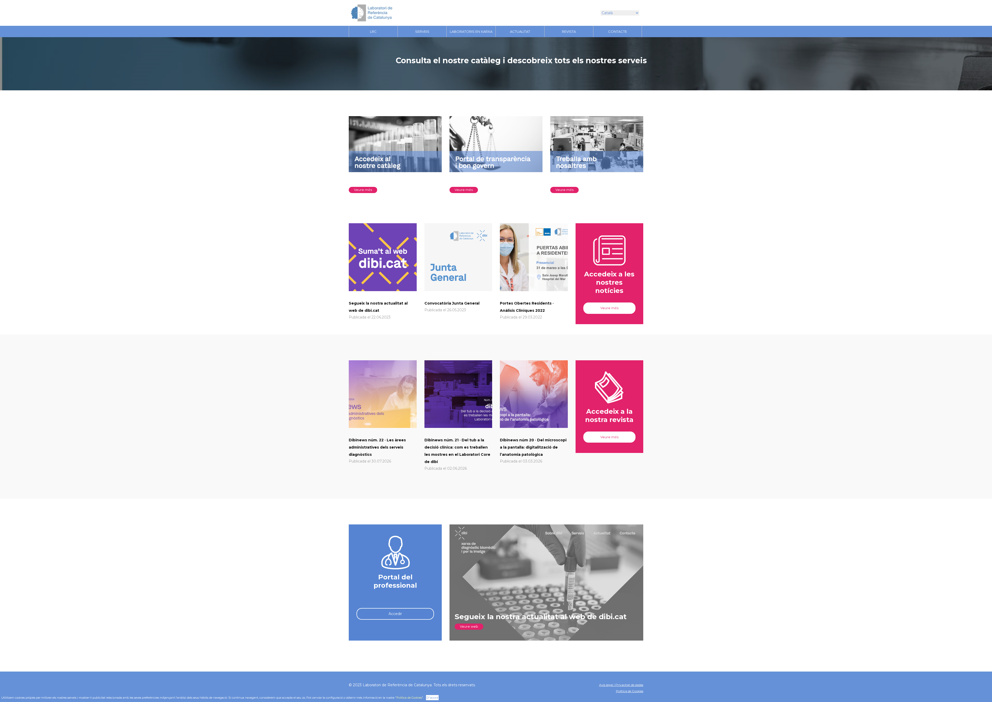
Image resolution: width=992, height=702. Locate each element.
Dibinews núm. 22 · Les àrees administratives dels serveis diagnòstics (377, 447)
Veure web (469, 626)
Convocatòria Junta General (451, 303)
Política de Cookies (629, 691)
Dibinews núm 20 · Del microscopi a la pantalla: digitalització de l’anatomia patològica (533, 447)
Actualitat (520, 31)
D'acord (432, 697)
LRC (373, 31)
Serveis (422, 31)
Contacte (617, 31)
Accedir (395, 613)
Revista (569, 31)
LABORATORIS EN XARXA (471, 31)
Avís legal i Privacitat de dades (621, 685)
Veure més (363, 190)
